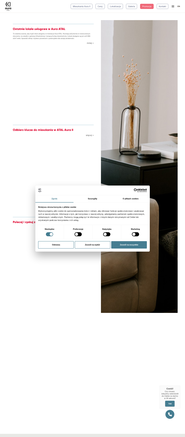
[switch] (78, 234)
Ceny (100, 6)
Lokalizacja (115, 6)
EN (178, 6)
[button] (169, 414)
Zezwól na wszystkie (129, 245)
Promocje (146, 6)
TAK (170, 404)
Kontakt (162, 6)
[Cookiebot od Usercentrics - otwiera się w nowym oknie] (136, 190)
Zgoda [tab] (54, 199)
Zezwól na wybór (92, 245)
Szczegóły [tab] (92, 199)
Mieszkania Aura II (81, 6)
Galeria (131, 6)
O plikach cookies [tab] (131, 199)
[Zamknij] (180, 385)
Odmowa (56, 245)
